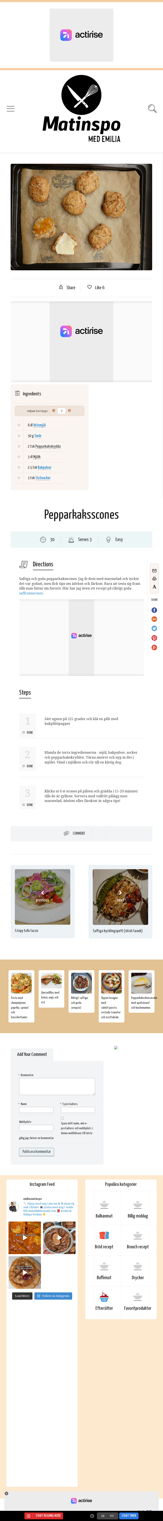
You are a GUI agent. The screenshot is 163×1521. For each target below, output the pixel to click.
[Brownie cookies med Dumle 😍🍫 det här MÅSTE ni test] (59, 1238)
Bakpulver (44, 468)
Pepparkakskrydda (48, 446)
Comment (79, 834)
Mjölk (37, 457)
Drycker (138, 1277)
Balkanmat (104, 1216)
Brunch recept (138, 1247)
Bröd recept (104, 1247)
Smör (37, 436)
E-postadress (69, 1104)
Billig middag (138, 1216)
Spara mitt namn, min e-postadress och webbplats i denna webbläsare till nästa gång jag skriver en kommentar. (56, 1131)
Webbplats (25, 1122)
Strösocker (43, 478)
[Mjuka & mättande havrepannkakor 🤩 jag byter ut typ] (24, 1272)
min (112, 1516)
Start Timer (128, 1516)
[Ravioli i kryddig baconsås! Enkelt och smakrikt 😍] (24, 1238)
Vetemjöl (39, 425)
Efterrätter (104, 1308)
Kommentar (26, 1075)
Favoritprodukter (137, 1308)
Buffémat (104, 1277)
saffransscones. (31, 593)
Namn (23, 1104)
